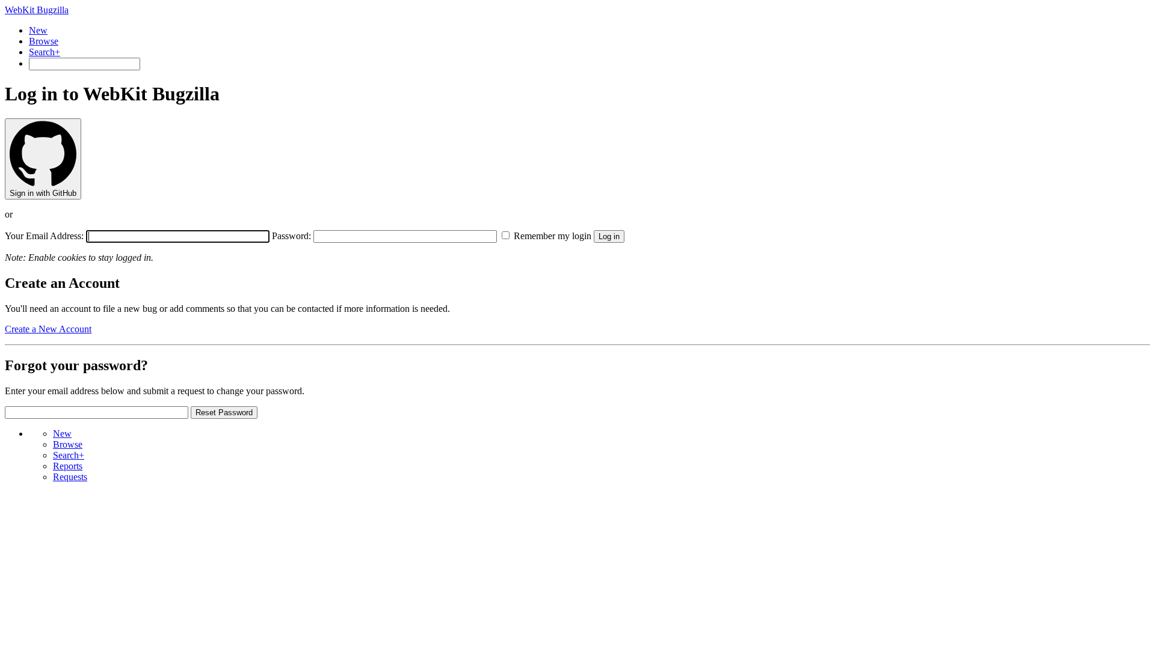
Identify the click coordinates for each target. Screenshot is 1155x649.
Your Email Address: (45, 236)
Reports (67, 466)
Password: (291, 236)
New (38, 30)
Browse (43, 41)
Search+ (44, 52)
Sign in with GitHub (43, 193)
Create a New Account (48, 329)
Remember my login (551, 236)
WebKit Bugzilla (37, 10)
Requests (70, 477)
